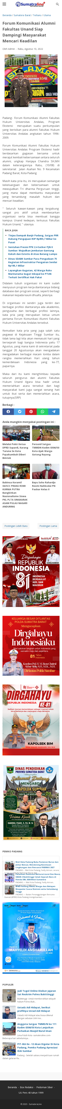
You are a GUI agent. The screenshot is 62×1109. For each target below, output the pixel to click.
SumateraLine (35, 1104)
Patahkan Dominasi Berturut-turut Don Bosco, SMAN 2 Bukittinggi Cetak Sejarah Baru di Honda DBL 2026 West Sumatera (38, 877)
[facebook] (8, 411)
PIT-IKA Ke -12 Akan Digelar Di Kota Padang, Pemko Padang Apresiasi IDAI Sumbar (38, 1047)
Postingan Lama (48, 525)
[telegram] (54, 411)
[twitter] (19, 411)
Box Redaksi (27, 1087)
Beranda (12, 1087)
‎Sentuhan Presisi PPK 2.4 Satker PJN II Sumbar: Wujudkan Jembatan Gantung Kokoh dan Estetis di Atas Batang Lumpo (32, 251)
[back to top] (55, 1101)
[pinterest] (31, 411)
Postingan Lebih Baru (15, 525)
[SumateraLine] (31, 4)
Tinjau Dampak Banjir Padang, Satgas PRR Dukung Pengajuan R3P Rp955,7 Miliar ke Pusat (33, 239)
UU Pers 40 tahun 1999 (31, 1092)
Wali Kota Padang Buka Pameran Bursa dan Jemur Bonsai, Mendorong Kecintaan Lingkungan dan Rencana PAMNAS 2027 (37, 865)
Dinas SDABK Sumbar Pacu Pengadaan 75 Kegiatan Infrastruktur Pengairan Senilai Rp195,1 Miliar (32, 262)
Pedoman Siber (44, 1087)
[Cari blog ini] (58, 4)
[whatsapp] (42, 411)
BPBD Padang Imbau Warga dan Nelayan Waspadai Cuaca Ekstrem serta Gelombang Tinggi (37, 889)
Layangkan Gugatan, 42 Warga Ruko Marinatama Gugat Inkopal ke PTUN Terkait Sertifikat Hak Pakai (30, 274)
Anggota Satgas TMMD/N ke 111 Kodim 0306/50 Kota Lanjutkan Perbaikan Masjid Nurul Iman (36, 1027)
